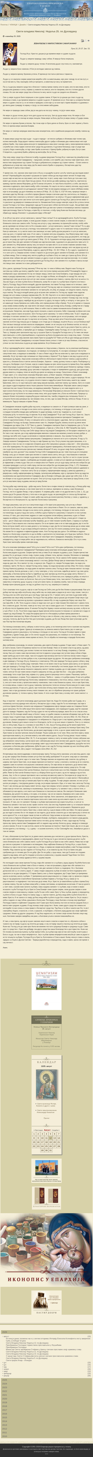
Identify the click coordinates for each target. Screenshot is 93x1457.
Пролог (46, 1118)
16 (38, 1142)
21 (59, 1142)
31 (50, 1150)
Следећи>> (56, 1130)
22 (34, 1146)
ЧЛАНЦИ (13, 25)
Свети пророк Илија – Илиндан (19, 1360)
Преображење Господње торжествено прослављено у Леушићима (33, 1345)
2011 (4, 1432)
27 (54, 1146)
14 (59, 1138)
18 (46, 1142)
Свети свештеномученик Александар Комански (47, 1111)
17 (42, 1142)
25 (46, 1146)
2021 (4, 1395)
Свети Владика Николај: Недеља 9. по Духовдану (27, 1358)
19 (50, 1142)
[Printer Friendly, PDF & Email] (85, 40)
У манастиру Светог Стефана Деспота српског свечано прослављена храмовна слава (42, 1356)
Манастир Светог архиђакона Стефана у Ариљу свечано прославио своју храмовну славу (43, 1349)
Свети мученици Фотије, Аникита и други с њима (46, 1105)
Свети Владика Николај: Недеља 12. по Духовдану (27, 1343)
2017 (4, 1410)
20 (54, 1142)
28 (59, 1146)
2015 (4, 1417)
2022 (4, 1391)
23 (38, 1146)
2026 (4, 1332)
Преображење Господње (16, 1347)
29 (42, 1150)
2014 (4, 1421)
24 (42, 1146)
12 (50, 1138)
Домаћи (22, 25)
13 (54, 1138)
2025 (4, 1380)
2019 (4, 1402)
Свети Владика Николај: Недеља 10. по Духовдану (27, 1354)
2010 (4, 1436)
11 (46, 1138)
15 (34, 1142)
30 (46, 1150)
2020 (4, 1398)
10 (42, 1138)
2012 (4, 1429)
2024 (4, 1383)
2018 (4, 1406)
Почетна (4, 25)
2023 (4, 1387)
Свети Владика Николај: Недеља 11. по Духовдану (27, 1352)
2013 (4, 1425)
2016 (4, 1414)
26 (50, 1146)
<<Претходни (38, 1130)
